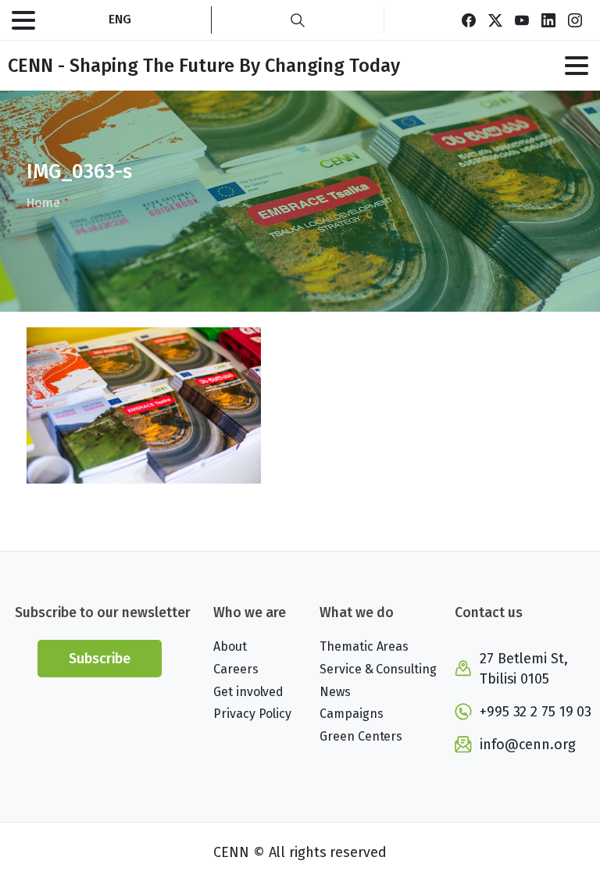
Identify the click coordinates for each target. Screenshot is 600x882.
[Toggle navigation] (23, 20)
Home (43, 202)
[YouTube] (522, 20)
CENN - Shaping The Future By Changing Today (204, 66)
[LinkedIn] (548, 20)
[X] (495, 20)
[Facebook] (469, 20)
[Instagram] (575, 20)
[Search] (297, 20)
